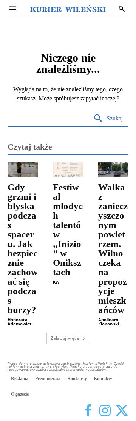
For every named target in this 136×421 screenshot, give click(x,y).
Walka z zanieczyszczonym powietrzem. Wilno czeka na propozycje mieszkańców (113, 248)
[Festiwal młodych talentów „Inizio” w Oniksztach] (68, 169)
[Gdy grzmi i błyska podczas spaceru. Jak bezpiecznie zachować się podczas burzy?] (23, 169)
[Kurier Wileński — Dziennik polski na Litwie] (68, 8)
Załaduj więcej (65, 338)
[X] (121, 410)
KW (56, 282)
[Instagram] (104, 410)
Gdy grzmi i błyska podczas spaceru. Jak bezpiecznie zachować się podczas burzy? (23, 248)
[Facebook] (87, 410)
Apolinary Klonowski (108, 322)
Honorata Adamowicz (19, 322)
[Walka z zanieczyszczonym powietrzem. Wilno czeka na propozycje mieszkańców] (113, 169)
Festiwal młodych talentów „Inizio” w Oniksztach (68, 229)
